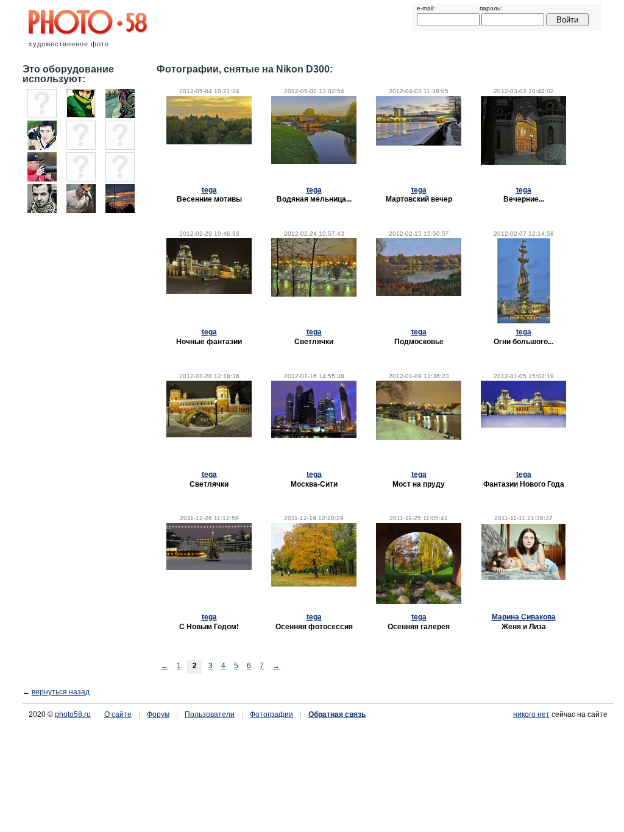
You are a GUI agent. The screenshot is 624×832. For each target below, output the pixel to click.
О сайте (118, 714)
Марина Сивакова (524, 617)
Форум (158, 714)
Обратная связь (337, 714)
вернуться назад (61, 692)
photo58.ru (73, 714)
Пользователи (210, 714)
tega (209, 190)
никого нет (531, 714)
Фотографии (271, 714)
